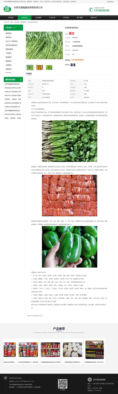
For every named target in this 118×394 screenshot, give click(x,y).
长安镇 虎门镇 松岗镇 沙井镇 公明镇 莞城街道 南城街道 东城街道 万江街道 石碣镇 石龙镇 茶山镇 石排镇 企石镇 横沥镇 (13, 107)
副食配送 (9, 61)
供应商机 (24, 17)
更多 (20, 79)
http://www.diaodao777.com (35, 315)
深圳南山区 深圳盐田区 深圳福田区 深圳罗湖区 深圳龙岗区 (13, 91)
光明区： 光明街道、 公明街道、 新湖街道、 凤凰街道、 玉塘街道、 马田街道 (13, 118)
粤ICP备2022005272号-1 (27, 381)
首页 (11, 22)
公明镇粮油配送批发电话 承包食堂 (36, 362)
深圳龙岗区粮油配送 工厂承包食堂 (14, 362)
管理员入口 (31, 387)
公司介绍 (52, 17)
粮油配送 (9, 57)
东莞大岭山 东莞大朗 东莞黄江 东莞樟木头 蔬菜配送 (13, 95)
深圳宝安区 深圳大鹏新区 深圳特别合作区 (13, 103)
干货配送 (9, 53)
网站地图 (37, 387)
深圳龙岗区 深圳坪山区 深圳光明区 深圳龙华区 (13, 88)
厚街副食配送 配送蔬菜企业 (58, 362)
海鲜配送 (9, 69)
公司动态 (66, 17)
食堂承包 (9, 37)
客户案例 (80, 17)
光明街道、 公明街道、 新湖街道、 (13, 99)
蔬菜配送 (23, 22)
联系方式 (94, 17)
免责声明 (25, 387)
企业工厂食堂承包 (11, 41)
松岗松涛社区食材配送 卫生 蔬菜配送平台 (105, 362)
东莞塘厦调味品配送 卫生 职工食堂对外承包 (83, 362)
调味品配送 (9, 49)
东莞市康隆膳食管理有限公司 (17, 384)
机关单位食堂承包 (11, 45)
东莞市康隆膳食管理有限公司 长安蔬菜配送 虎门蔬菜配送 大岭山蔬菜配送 (13, 110)
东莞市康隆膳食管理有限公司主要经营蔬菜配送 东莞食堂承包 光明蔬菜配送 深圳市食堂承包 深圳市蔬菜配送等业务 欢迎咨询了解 (13, 84)
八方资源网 (19, 387)
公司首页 (11, 17)
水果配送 (9, 65)
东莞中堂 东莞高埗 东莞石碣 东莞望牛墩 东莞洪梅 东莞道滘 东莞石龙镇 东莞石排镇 (13, 114)
